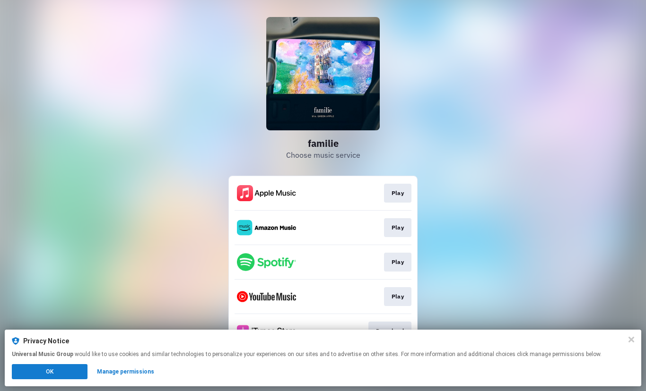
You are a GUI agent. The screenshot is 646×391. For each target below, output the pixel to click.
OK (49, 371)
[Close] (631, 339)
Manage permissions (125, 371)
